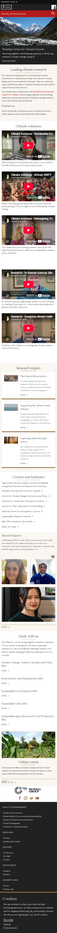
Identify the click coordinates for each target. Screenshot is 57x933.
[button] (53, 14)
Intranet (6, 859)
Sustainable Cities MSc (14, 703)
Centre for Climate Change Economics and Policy (24, 495)
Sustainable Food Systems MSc (19, 691)
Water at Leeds (9, 526)
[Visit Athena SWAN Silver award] (21, 790)
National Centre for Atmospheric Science (21, 511)
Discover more (28, 41)
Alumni (6, 885)
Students (7, 870)
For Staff (6, 856)
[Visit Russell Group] (35, 790)
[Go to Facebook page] (19, 798)
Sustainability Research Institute (16, 516)
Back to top (8, 782)
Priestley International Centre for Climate (21, 490)
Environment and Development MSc (22, 678)
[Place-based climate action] (11, 378)
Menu (8, 7)
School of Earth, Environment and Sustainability (22, 816)
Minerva (6, 874)
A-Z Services (8, 852)
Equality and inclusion (11, 841)
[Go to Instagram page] (25, 798)
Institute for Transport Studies (15, 826)
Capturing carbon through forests (33, 440)
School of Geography (11, 823)
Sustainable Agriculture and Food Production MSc (27, 717)
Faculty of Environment (13, 13)
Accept (8, 919)
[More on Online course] (28, 745)
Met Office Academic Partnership (17, 521)
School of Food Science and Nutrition (18, 819)
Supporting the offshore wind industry (35, 407)
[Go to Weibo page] (31, 798)
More (22, 395)
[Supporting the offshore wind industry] (11, 407)
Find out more (10, 927)
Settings (7, 924)
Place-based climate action (33, 376)
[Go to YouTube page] (37, 798)
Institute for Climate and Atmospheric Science (23, 501)
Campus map (8, 889)
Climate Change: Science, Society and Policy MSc (26, 664)
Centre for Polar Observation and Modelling (22, 506)
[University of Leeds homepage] (53, 7)
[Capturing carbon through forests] (11, 440)
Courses (6, 837)
